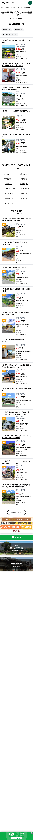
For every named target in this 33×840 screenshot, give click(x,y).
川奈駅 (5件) (9, 184)
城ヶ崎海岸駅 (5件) (9, 188)
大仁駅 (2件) (9, 203)
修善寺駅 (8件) (24, 174)
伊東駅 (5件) (24, 179)
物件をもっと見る (16, 512)
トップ (2, 7)
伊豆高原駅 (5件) (24, 188)
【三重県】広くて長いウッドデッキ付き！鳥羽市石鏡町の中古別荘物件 (16, 462)
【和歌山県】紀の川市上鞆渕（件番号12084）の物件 (16, 290)
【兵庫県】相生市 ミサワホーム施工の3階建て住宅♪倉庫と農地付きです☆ (16, 366)
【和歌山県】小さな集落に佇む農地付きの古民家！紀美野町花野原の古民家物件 (16, 486)
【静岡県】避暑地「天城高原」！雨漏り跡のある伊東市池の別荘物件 (16, 88)
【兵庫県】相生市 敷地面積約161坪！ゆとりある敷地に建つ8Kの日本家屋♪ (16, 219)
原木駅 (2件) (9, 193)
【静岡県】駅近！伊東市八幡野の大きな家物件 (16, 135)
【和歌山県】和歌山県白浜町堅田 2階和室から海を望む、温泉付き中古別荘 (16, 437)
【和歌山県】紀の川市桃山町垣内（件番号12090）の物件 (15, 243)
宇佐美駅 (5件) (8, 179)
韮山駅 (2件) (24, 193)
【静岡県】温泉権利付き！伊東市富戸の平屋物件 (16, 41)
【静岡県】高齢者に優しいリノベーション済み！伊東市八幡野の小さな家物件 (16, 65)
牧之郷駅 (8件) (8, 174)
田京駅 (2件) (24, 198)
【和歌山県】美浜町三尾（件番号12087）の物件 (16, 389)
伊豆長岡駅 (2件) (9, 198)
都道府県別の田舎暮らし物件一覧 (14, 7)
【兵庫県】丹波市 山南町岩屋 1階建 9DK (15, 267)
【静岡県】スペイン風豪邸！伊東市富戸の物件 (16, 112)
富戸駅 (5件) (24, 184)
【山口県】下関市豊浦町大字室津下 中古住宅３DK (16, 341)
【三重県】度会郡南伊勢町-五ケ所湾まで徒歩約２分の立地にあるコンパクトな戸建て (16, 413)
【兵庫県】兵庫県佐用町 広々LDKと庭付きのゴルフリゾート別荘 (16, 313)
